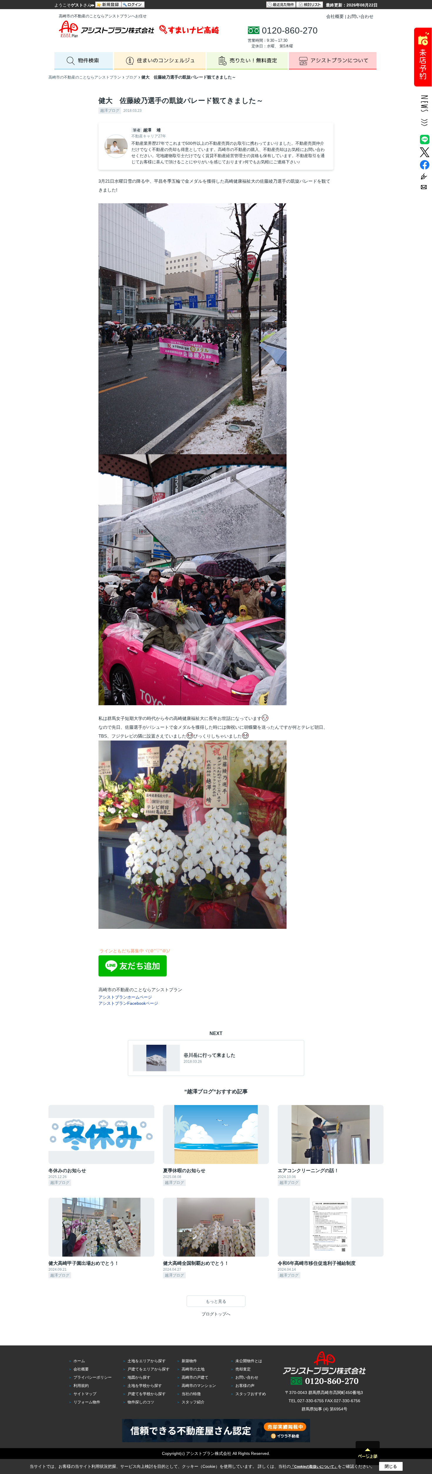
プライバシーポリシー (92, 1377)
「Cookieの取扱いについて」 (314, 1467)
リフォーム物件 (86, 1402)
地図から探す (139, 1377)
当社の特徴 (191, 1394)
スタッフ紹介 (193, 1402)
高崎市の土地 (193, 1369)
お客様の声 (244, 1385)
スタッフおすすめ (250, 1394)
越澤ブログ (109, 110)
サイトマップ (84, 1394)
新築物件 (189, 1361)
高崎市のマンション (199, 1385)
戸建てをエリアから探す (149, 1369)
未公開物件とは (248, 1361)
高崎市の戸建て (195, 1377)
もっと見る (216, 1301)
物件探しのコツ (141, 1402)
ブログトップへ (216, 1314)
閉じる (391, 1466)
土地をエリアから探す (147, 1361)
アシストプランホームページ (125, 997)
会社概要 (335, 16)
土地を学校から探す (145, 1385)
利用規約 (81, 1385)
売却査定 (243, 1369)
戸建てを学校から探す (147, 1394)
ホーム (79, 1361)
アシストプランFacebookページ (128, 1003)
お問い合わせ (360, 16)
